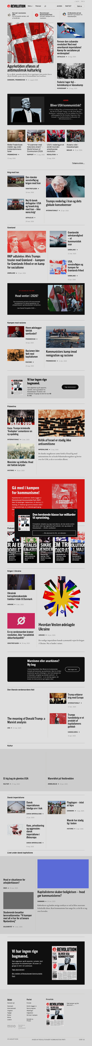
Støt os (83, 1)
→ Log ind (76, 1)
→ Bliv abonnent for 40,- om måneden (54, 533)
